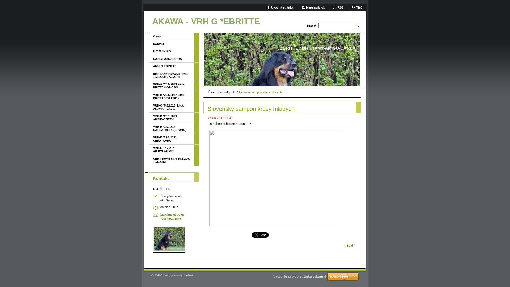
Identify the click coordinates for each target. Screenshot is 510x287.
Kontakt (158, 43)
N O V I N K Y (162, 51)
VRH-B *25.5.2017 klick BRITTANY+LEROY (168, 96)
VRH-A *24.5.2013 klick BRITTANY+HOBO (168, 86)
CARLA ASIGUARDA (167, 58)
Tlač (359, 7)
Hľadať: (312, 25)
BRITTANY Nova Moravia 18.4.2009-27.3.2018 (170, 75)
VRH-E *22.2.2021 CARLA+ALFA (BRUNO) (169, 128)
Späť (350, 245)
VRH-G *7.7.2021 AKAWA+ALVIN (164, 149)
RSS (340, 7)
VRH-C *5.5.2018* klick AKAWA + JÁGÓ (168, 107)
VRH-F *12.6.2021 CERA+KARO (165, 139)
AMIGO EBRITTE (164, 66)
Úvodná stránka (219, 92)
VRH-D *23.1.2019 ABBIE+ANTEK (165, 118)
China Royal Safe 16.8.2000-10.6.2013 (172, 160)
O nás (157, 36)
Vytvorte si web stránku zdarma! (299, 276)
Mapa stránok (315, 7)
